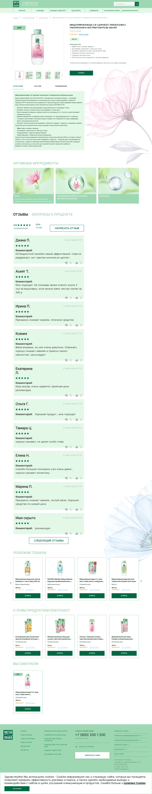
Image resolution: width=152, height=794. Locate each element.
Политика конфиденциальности (131, 736)
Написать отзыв (67, 228)
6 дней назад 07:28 (72, 403)
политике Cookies (135, 783)
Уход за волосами (28, 738)
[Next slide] (141, 581)
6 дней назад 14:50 (72, 368)
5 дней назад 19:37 (72, 306)
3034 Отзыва (83, 34)
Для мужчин (25, 746)
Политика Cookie (131, 745)
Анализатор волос (130, 10)
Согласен (17, 789)
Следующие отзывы (49, 540)
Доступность (131, 749)
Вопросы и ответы (121, 731)
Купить (81, 73)
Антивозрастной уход (52, 754)
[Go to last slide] (11, 583)
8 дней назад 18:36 (72, 455)
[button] (62, 75)
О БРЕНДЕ (40, 10)
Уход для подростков (52, 750)
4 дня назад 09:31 (73, 271)
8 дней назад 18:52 (72, 427)
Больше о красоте (58, 10)
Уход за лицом (26, 735)
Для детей (24, 750)
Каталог (24, 731)
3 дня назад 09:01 (73, 240)
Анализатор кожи (112, 10)
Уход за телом (26, 742)
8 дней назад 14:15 (73, 486)
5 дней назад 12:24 (72, 333)
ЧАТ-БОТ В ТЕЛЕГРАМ (94, 747)
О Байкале (94, 10)
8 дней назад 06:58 (72, 517)
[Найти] (137, 4)
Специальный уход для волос (55, 731)
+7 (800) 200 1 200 (30, 3)
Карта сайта (119, 754)
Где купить (76, 10)
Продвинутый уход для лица (55, 735)
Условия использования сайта (131, 740)
